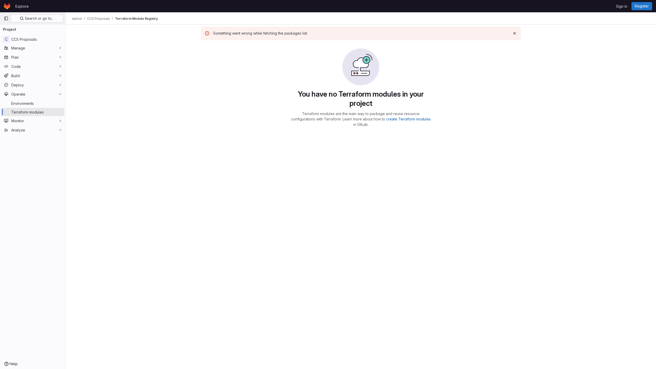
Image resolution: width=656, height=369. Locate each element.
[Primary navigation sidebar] (6, 18)
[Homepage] (7, 6)
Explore (22, 6)
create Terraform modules (408, 119)
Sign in (621, 6)
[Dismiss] (514, 33)
